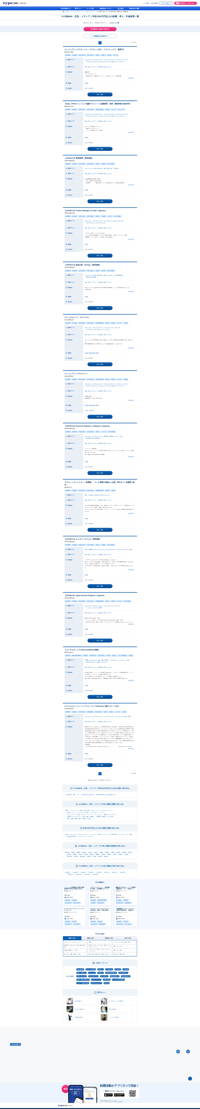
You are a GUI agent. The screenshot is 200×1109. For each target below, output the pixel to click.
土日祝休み (74, 55)
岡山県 (69, 854)
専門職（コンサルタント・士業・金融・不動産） (97, 660)
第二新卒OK (104, 976)
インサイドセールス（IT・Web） (124, 549)
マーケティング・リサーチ (85, 836)
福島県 (92, 854)
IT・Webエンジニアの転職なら (116, 1001)
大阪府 (90, 353)
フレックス (115, 55)
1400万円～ (87, 874)
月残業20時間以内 (100, 109)
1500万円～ (96, 874)
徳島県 (75, 854)
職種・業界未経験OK (76, 655)
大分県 (94, 856)
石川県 (115, 854)
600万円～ (92, 872)
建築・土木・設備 (118, 950)
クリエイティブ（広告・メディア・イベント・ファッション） (84, 814)
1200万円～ (70, 874)
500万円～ (84, 872)
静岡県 (107, 852)
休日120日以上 (82, 55)
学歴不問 (109, 55)
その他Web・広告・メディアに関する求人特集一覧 (79, 794)
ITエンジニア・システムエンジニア (93, 59)
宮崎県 (109, 854)
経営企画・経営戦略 (91, 277)
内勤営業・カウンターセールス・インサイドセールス (102, 549)
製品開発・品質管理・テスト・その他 (113, 436)
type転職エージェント (69, 11)
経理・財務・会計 (108, 168)
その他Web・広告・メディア (90, 11)
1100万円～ (123, 872)
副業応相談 (107, 979)
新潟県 (124, 852)
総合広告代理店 (71, 836)
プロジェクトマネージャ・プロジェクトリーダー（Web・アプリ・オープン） (105, 61)
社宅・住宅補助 (110, 163)
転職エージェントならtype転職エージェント (65, 1105)
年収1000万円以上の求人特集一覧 (105, 794)
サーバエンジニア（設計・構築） (123, 716)
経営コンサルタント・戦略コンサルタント (96, 662)
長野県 (120, 854)
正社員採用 (67, 55)
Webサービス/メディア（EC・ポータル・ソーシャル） (80, 834)
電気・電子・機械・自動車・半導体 (72, 954)
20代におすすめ (81, 976)
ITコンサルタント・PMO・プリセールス (114, 220)
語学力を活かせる (96, 983)
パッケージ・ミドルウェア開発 (94, 607)
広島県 (89, 856)
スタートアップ (121, 109)
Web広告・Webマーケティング (102, 495)
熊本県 (86, 854)
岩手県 (80, 854)
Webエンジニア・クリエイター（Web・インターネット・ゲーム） (86, 812)
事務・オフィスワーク (110, 814)
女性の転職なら (78, 1001)
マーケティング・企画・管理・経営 (93, 168)
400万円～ (76, 872)
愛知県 (93, 353)
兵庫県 (113, 852)
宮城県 (130, 852)
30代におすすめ (93, 976)
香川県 (100, 856)
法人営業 (91, 495)
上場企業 (126, 323)
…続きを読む (130, 78)
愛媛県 (97, 854)
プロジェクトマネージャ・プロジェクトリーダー (116, 59)
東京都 (86, 83)
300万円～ (68, 872)
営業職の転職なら (79, 1017)
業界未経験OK (90, 711)
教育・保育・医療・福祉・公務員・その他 (79, 818)
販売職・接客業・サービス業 (105, 816)
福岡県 (97, 353)
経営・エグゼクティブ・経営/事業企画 (113, 275)
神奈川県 (69, 856)
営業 (86, 495)
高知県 (103, 854)
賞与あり (98, 55)
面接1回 (106, 983)
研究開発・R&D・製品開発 (93, 438)
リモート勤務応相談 (122, 655)
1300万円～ (79, 874)
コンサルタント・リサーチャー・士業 (119, 660)
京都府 (96, 852)
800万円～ (107, 872)
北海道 (90, 852)
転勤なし (103, 55)
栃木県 (118, 852)
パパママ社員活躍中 (118, 979)
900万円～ (115, 872)
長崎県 (106, 856)
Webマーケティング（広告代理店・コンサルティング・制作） (115, 834)
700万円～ (99, 872)
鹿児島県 (82, 856)
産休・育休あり (90, 55)
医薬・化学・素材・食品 (119, 954)
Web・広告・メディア (79, 11)
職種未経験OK (115, 976)
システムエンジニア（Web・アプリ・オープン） (98, 329)
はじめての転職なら (80, 1009)
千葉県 (126, 854)
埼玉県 (76, 856)
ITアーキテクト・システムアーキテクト (96, 222)
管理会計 (116, 168)
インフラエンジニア (109, 716)
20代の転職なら (113, 1009)
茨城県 (101, 852)
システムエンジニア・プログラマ (112, 327)
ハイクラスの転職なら (114, 1017)
